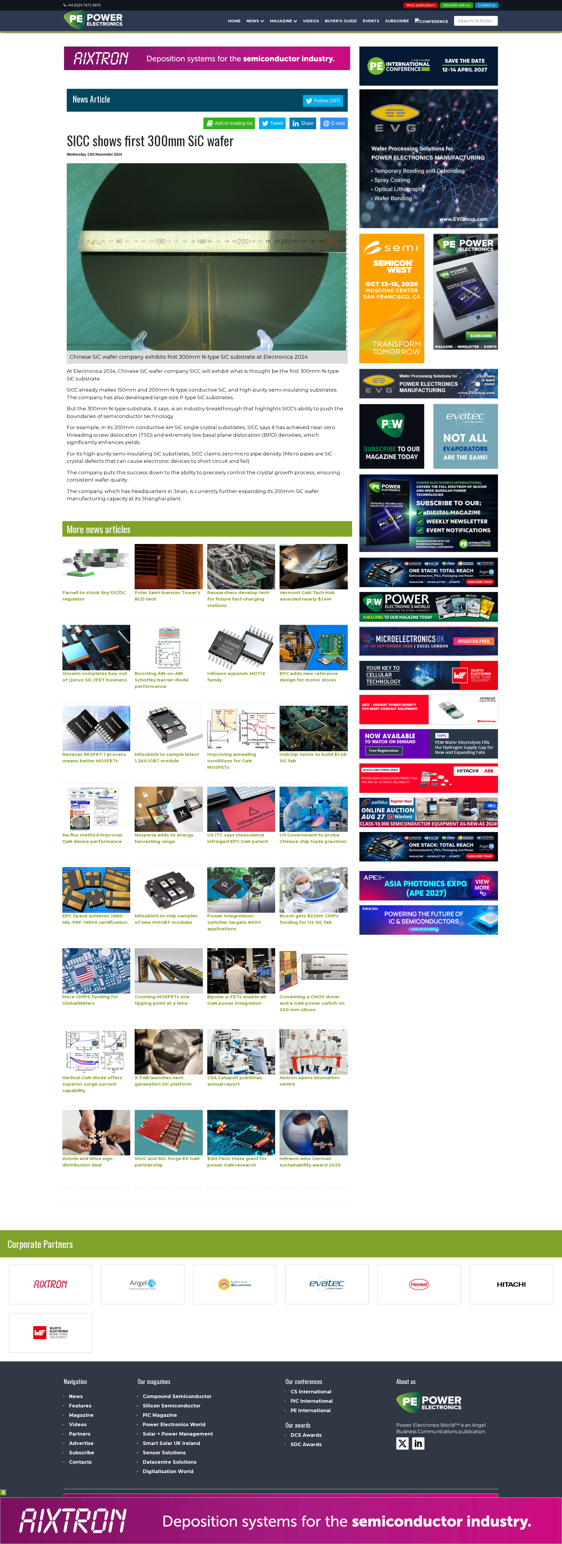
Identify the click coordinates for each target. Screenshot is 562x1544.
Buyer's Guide (341, 20)
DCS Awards (306, 1435)
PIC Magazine (160, 1415)
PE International (311, 1410)
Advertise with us (456, 5)
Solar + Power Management (178, 1434)
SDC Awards (306, 1444)
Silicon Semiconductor (172, 1406)
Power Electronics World (174, 1424)
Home (234, 20)
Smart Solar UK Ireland (171, 1443)
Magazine (281, 20)
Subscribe (397, 20)
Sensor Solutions (164, 1452)
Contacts (80, 1462)
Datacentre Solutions (169, 1462)
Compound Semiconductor (177, 1396)
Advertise (81, 1443)
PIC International (312, 1401)
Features (80, 1406)
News (253, 20)
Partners (79, 1434)
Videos (311, 20)
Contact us (486, 5)
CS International (311, 1392)
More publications (421, 5)
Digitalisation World (168, 1471)
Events (371, 20)
